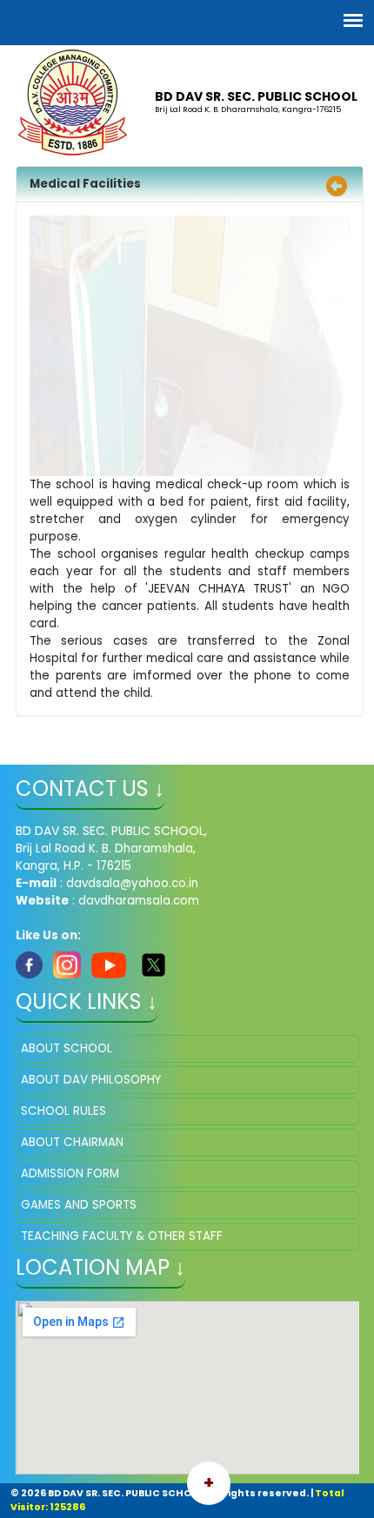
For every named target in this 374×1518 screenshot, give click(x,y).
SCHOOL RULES (63, 1111)
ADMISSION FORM (70, 1173)
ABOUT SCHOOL (66, 1048)
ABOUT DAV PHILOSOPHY (91, 1079)
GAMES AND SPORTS (79, 1205)
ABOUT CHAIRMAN (72, 1142)
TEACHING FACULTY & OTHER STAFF (122, 1236)
